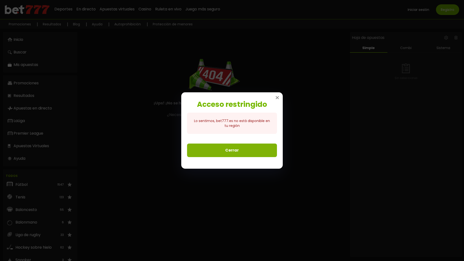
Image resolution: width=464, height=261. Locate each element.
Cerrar (232, 150)
